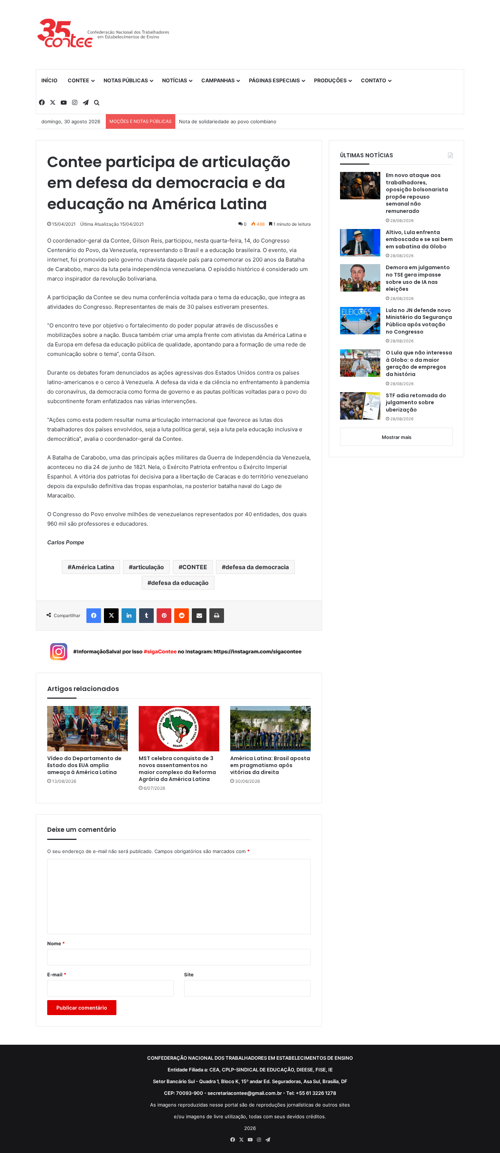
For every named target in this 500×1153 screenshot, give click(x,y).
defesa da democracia (257, 567)
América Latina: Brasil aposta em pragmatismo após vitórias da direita (270, 765)
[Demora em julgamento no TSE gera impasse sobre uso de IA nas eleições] (360, 278)
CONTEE (78, 80)
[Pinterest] (164, 615)
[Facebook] (93, 615)
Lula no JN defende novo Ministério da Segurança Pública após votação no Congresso (419, 321)
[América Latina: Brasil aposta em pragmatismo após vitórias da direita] (270, 728)
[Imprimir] (216, 615)
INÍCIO (49, 80)
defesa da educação (180, 582)
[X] (111, 615)
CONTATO (373, 80)
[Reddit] (181, 615)
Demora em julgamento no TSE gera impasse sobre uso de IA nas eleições (418, 278)
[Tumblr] (146, 615)
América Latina (92, 567)
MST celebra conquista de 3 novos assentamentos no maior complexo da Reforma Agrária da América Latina (177, 769)
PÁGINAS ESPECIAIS (274, 80)
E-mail (56, 974)
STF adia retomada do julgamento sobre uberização (416, 402)
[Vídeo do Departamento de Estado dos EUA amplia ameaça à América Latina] (87, 728)
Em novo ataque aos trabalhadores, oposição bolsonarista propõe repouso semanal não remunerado (417, 193)
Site (189, 974)
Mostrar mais (396, 437)
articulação (148, 567)
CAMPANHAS (218, 80)
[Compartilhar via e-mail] (199, 615)
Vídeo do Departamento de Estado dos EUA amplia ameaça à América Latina (84, 765)
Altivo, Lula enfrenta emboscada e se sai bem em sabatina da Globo (419, 239)
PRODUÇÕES (330, 80)
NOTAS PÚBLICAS (126, 80)
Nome (56, 943)
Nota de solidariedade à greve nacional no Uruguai (237, 121)
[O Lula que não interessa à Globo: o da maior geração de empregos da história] (360, 363)
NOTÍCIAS (174, 80)
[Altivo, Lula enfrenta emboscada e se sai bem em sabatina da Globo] (360, 242)
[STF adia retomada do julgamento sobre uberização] (360, 406)
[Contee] (103, 34)
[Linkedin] (129, 615)
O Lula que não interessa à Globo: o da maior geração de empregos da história (419, 363)
